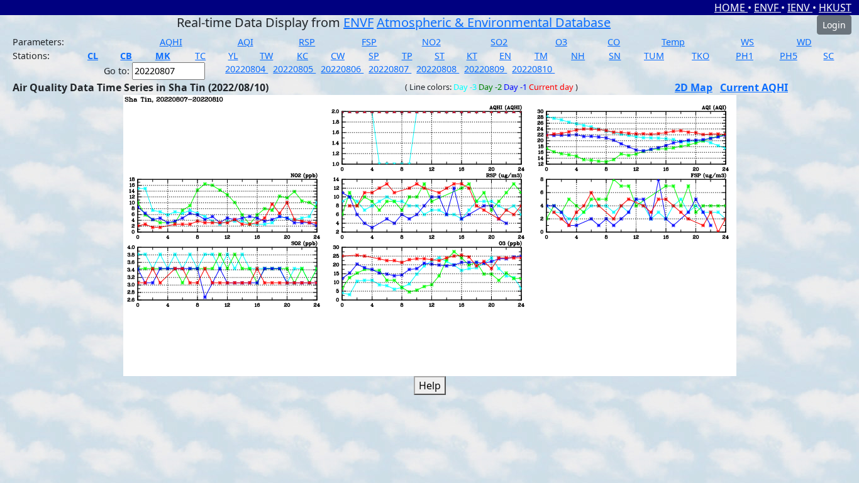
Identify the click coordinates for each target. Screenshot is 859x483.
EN (505, 56)
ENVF (767, 7)
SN (615, 56)
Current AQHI (754, 87)
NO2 (431, 42)
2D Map (693, 87)
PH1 (744, 56)
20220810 (533, 69)
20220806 (342, 69)
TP (407, 56)
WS (747, 42)
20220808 (437, 69)
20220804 (246, 69)
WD (804, 42)
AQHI (171, 42)
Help (430, 385)
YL (233, 56)
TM (541, 56)
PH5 (788, 56)
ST (440, 56)
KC (302, 56)
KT (472, 56)
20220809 (485, 69)
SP (374, 56)
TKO (700, 56)
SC (828, 56)
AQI (245, 42)
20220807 (390, 69)
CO (613, 42)
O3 (561, 42)
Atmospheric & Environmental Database (494, 22)
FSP (369, 42)
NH (578, 56)
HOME (731, 7)
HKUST (835, 7)
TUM (654, 56)
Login (834, 25)
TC (200, 56)
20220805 (294, 69)
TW (266, 56)
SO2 (498, 42)
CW (338, 56)
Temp (673, 42)
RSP (307, 42)
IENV (799, 7)
